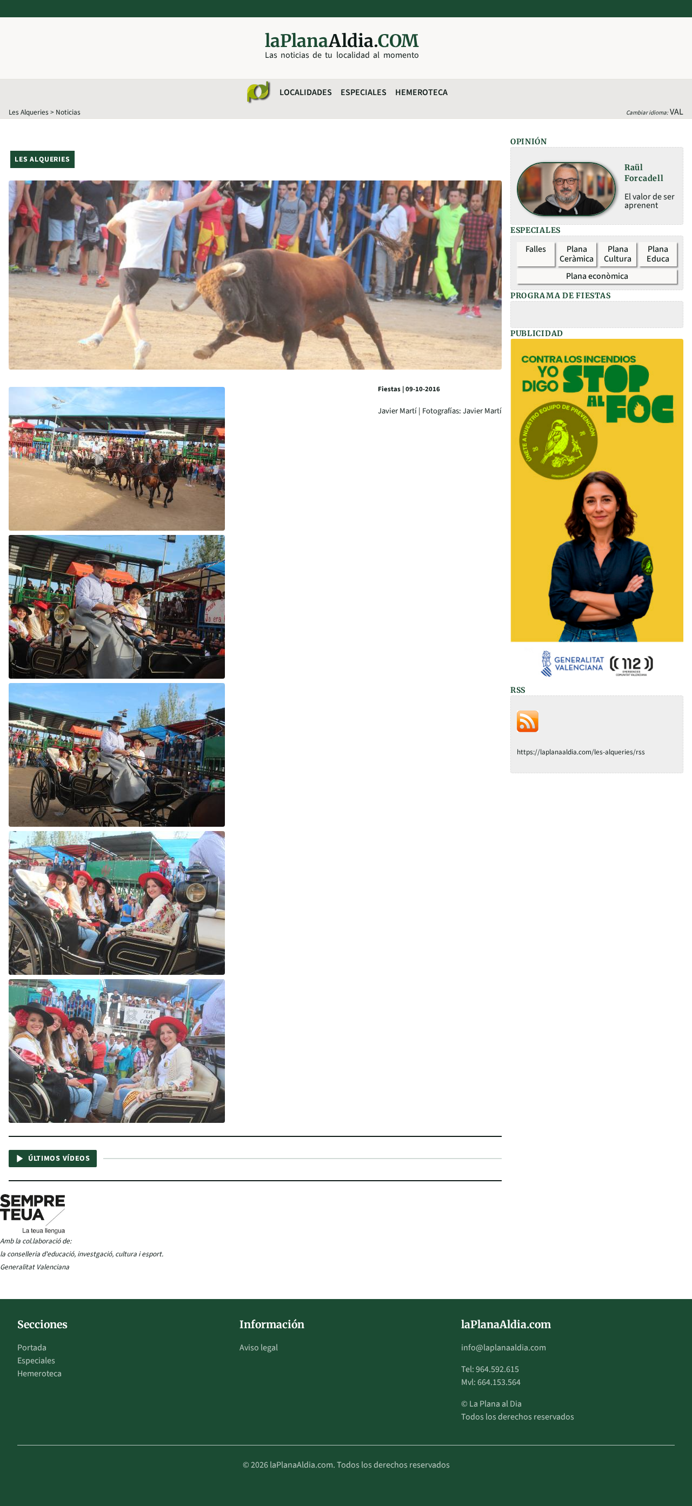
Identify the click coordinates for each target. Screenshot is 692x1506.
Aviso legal (258, 1348)
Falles (535, 249)
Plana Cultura (617, 254)
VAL (676, 112)
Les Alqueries (29, 112)
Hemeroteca (421, 92)
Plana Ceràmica (577, 254)
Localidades (306, 92)
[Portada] (258, 92)
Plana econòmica (597, 276)
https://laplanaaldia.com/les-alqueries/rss (581, 752)
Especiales (364, 92)
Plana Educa (658, 254)
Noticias (68, 112)
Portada (31, 1348)
